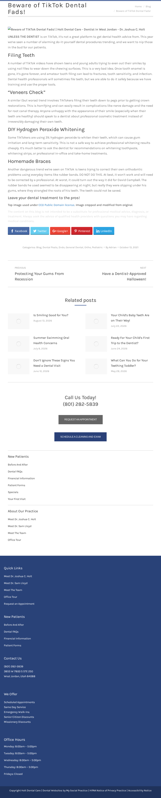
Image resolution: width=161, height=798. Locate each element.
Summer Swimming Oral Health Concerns (51, 340)
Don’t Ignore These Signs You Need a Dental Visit (54, 362)
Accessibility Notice (140, 790)
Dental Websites (52, 790)
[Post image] (18, 321)
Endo (62, 247)
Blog (38, 247)
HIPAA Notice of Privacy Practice (108, 790)
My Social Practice (77, 790)
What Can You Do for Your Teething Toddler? (129, 362)
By (111, 247)
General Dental (74, 247)
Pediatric (97, 247)
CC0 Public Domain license (56, 205)
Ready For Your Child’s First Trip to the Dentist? (130, 340)
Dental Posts (50, 247)
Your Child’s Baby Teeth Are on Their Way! (130, 317)
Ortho (87, 247)
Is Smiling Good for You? (50, 315)
